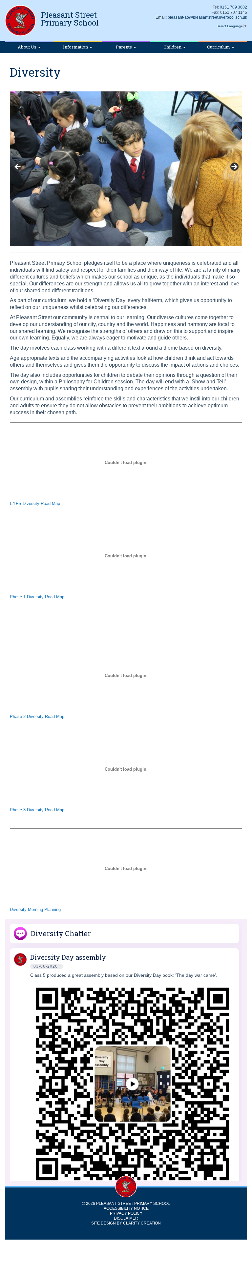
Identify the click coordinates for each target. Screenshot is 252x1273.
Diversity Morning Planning (35, 909)
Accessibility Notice (126, 1208)
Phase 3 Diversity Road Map (37, 809)
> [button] (234, 167)
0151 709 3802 (233, 7)
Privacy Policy (126, 1213)
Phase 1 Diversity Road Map (37, 596)
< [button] (18, 167)
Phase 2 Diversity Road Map (37, 716)
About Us (27, 47)
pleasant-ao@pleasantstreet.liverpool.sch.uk (207, 17)
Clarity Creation (142, 1223)
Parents (124, 47)
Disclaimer (126, 1218)
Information (76, 47)
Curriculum (219, 47)
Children (172, 47)
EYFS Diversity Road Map (35, 503)
